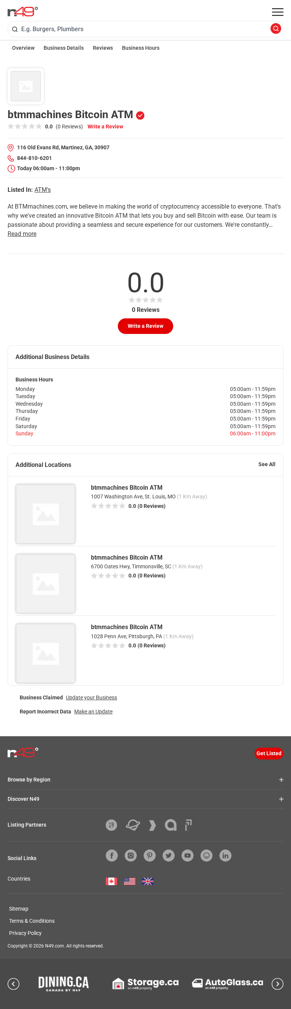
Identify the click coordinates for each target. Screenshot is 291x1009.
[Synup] (155, 825)
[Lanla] (173, 825)
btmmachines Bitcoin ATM (127, 487)
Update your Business (91, 697)
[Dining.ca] (63, 984)
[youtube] (187, 855)
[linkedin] (225, 855)
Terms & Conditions (32, 921)
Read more (22, 233)
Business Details (64, 48)
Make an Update (93, 712)
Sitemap (18, 909)
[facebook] (111, 855)
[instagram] (130, 855)
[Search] (276, 29)
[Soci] (188, 825)
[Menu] (277, 12)
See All (266, 464)
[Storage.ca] (146, 984)
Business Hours (141, 48)
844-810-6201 (34, 158)
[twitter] (168, 855)
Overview (23, 48)
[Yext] (114, 825)
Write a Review (105, 126)
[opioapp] (206, 855)
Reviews (103, 48)
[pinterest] (149, 855)
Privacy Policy (25, 933)
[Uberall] (135, 825)
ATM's (42, 189)
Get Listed (269, 753)
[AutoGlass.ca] (227, 984)
